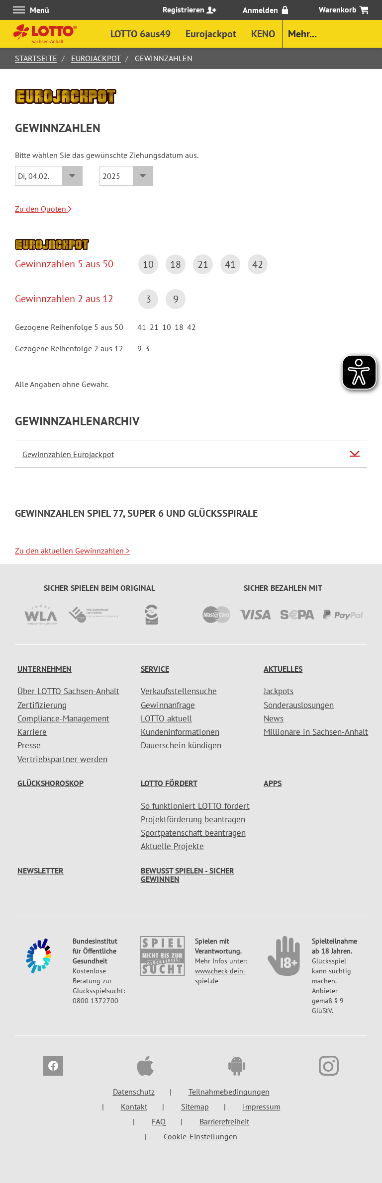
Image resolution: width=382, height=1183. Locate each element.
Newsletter (40, 870)
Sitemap (195, 1106)
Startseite (36, 58)
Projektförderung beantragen (193, 819)
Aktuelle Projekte (172, 846)
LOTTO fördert (169, 783)
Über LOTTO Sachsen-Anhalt (68, 691)
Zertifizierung (42, 705)
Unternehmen (44, 669)
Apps (273, 783)
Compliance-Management (63, 718)
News (274, 718)
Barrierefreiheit (224, 1121)
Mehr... (302, 33)
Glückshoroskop (50, 783)
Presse (29, 745)
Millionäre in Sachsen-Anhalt (316, 731)
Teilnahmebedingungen (229, 1092)
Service (155, 669)
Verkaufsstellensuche (179, 691)
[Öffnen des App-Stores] (145, 1067)
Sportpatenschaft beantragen (193, 832)
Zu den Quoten (41, 209)
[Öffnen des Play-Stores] (237, 1067)
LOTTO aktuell (166, 718)
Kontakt (134, 1106)
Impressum (262, 1106)
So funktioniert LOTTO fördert (195, 805)
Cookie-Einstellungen (200, 1136)
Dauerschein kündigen (181, 745)
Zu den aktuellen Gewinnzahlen (72, 550)
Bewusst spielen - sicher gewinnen (187, 875)
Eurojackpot (96, 58)
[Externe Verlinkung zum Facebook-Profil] (53, 1067)
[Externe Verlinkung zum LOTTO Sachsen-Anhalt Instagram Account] (329, 1067)
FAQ (159, 1121)
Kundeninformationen (180, 731)
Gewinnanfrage (168, 705)
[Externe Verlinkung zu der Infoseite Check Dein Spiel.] (162, 961)
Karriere (32, 731)
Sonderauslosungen (299, 705)
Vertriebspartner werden (62, 759)
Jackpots (278, 691)
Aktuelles (283, 669)
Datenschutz (134, 1092)
